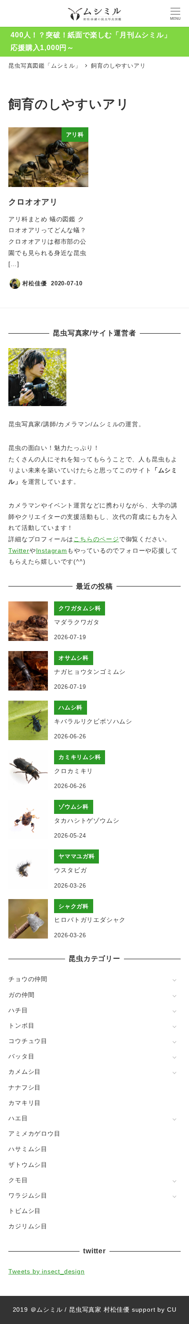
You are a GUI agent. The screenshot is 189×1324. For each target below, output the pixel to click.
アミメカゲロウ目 (34, 1133)
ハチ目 (18, 1010)
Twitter (18, 550)
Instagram (51, 550)
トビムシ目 (24, 1210)
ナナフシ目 (24, 1087)
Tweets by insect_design (46, 1271)
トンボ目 (21, 1025)
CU (172, 1309)
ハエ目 (18, 1118)
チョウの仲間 (27, 978)
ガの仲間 (21, 994)
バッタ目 (21, 1056)
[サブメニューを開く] (174, 979)
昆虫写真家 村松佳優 (99, 1309)
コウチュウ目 (27, 1040)
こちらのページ (96, 539)
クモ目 (18, 1180)
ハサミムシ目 (27, 1148)
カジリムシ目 (27, 1226)
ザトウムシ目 (27, 1164)
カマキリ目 (24, 1102)
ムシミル (49, 1309)
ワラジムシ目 (27, 1195)
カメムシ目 (24, 1071)
